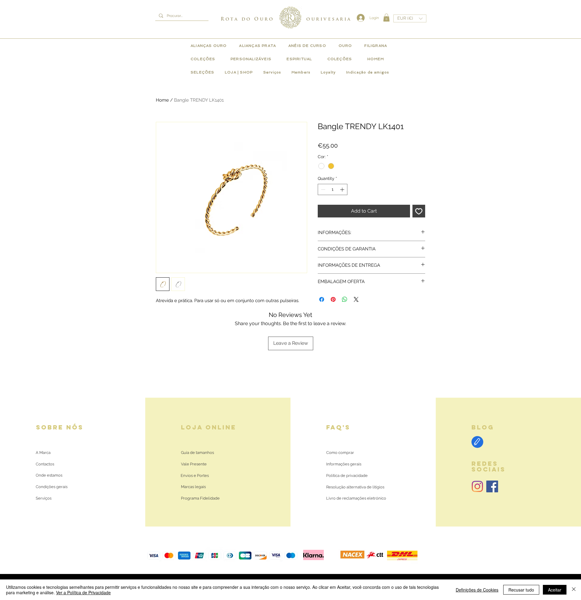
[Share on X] (356, 299)
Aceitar (554, 590)
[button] (386, 17)
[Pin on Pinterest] (333, 299)
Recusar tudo (521, 590)
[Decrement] (322, 189)
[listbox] (409, 18)
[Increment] (342, 189)
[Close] (573, 589)
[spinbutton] (332, 189)
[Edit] (477, 442)
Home (162, 100)
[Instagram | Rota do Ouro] (477, 486)
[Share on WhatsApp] (344, 299)
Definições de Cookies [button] (477, 590)
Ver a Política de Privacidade (83, 592)
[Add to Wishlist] (418, 211)
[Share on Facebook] (321, 299)
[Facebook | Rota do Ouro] (492, 486)
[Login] (359, 18)
